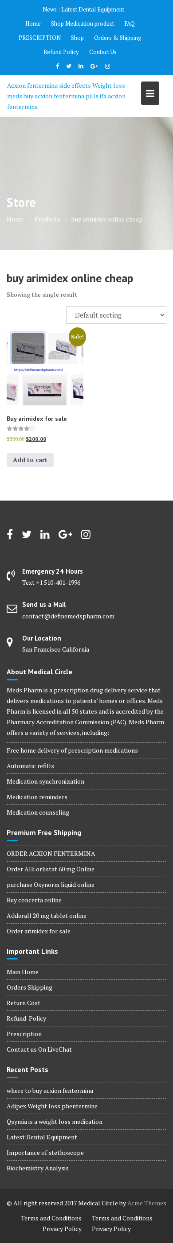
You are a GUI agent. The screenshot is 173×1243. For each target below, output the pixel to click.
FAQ (129, 23)
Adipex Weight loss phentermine (52, 1106)
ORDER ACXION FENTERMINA (51, 853)
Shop (77, 38)
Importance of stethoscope (45, 1152)
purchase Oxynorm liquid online (50, 884)
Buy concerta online (34, 900)
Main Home (23, 971)
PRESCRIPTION (40, 38)
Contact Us (103, 52)
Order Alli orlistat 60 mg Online (50, 869)
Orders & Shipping (118, 38)
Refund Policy (61, 52)
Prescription (24, 1033)
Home (33, 23)
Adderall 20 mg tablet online (46, 915)
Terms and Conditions (51, 1218)
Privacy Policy (62, 1228)
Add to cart (30, 459)
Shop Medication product (82, 23)
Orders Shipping (29, 987)
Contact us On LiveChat (39, 1049)
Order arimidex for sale (39, 931)
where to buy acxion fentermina (50, 1090)
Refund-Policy (26, 1018)
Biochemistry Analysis (38, 1168)
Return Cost (23, 1002)
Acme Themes (146, 1203)
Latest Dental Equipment (92, 9)
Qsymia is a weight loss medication (54, 1121)
